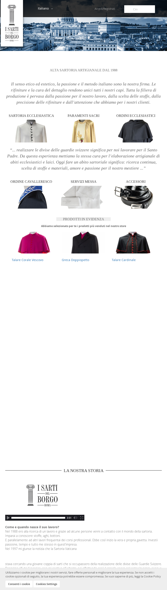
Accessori (135, 181)
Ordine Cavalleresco (31, 181)
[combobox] (139, 9)
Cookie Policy (152, 576)
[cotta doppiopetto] (83, 242)
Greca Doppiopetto (75, 260)
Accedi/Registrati (105, 8)
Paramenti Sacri (83, 116)
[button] (46, 8)
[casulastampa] (33, 242)
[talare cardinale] (133, 242)
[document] (84, 578)
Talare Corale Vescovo (27, 260)
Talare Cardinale (124, 260)
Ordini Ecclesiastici (135, 116)
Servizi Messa (84, 181)
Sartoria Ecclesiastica (31, 116)
